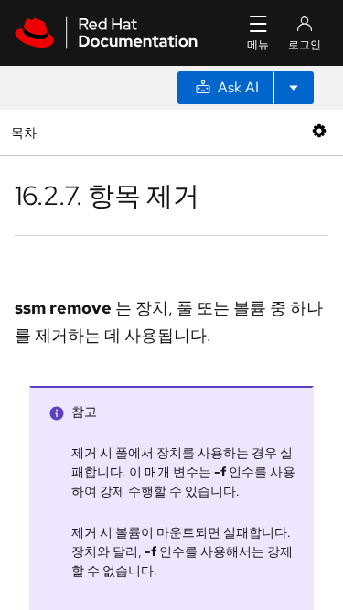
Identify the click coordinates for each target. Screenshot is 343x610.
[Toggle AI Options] (293, 87)
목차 (26, 132)
